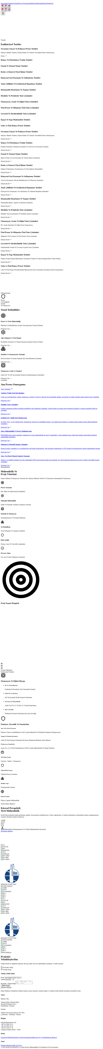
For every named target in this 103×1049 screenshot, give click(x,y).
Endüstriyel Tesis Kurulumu (21, 1037)
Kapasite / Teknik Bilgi (8, 983)
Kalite (40, 3)
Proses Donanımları (24, 3)
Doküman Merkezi (7, 831)
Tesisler (15, 3)
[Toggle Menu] (3, 13)
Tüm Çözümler (6, 389)
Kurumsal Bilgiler (6, 1037)
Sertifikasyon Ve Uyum (37, 1037)
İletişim (44, 3)
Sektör (3, 979)
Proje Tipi (4, 977)
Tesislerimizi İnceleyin (8, 43)
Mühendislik (35, 3)
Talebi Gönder (6, 985)
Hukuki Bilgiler (6, 1045)
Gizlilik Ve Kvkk (16, 1045)
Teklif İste (50, 3)
